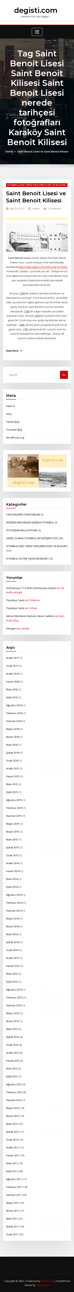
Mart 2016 (12, 744)
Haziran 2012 (14, 1100)
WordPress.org (15, 437)
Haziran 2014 (14, 910)
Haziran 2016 (14, 721)
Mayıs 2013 (12, 1013)
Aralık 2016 (12, 673)
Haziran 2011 (14, 1195)
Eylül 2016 (12, 697)
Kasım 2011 (13, 1155)
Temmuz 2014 (14, 902)
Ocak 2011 (12, 1234)
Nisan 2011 (12, 1210)
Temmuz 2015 (14, 808)
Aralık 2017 (12, 658)
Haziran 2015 (14, 816)
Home (9, 151)
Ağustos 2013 (14, 989)
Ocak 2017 (12, 666)
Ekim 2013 (12, 974)
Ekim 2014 (12, 879)
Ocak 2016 (12, 760)
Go (64, 375)
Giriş (8, 414)
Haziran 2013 (14, 1005)
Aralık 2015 (12, 768)
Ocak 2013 (12, 1045)
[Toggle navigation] (37, 32)
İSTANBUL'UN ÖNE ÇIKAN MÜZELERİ (27, 558)
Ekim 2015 (12, 784)
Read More (12, 350)
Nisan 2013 (12, 1021)
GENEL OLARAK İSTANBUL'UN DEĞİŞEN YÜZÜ (32, 538)
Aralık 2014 (12, 863)
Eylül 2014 (12, 887)
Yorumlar (14, 429)
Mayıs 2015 (12, 823)
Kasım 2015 (13, 776)
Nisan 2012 (12, 1116)
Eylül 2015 (12, 792)
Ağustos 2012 (14, 1084)
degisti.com (35, 10)
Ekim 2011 (12, 1163)
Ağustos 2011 (14, 1179)
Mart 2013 (12, 1029)
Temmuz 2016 (14, 713)
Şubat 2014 (12, 942)
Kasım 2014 (13, 871)
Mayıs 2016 (12, 729)
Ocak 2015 (12, 855)
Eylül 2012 (12, 1076)
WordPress (47, 1281)
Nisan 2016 (12, 737)
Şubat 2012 (12, 1131)
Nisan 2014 (12, 926)
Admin (35, 208)
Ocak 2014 (12, 950)
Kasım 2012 (13, 1060)
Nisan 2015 (12, 831)
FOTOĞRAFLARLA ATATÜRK (21, 530)
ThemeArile (43, 1285)
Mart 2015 (12, 839)
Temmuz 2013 (14, 997)
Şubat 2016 (12, 752)
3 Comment (54, 208)
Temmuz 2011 (14, 1187)
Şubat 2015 (12, 847)
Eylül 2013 (12, 981)
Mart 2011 (12, 1218)
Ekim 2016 (12, 689)
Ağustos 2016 (14, 705)
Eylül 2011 (12, 1171)
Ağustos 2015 (14, 800)
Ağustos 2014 (14, 895)
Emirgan (11, 628)
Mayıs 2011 (12, 1203)
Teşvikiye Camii (15, 600)
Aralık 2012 (12, 1052)
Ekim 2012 (12, 1068)
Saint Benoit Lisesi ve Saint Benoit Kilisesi (42, 151)
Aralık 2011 (12, 1147)
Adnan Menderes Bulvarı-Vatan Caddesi (30, 616)
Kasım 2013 (13, 966)
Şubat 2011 (12, 1226)
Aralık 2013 (12, 958)
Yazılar (13, 421)
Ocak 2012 (12, 1139)
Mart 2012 (12, 1124)
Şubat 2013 (12, 1037)
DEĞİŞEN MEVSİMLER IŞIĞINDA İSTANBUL (30, 522)
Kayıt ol (10, 406)
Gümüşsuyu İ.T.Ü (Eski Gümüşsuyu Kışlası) (31, 588)
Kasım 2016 (13, 681)
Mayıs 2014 (12, 918)
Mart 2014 (12, 934)
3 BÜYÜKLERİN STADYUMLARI (23, 514)
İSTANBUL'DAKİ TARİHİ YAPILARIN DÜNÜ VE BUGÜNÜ (36, 185)
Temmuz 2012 (14, 1092)
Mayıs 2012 (12, 1108)
